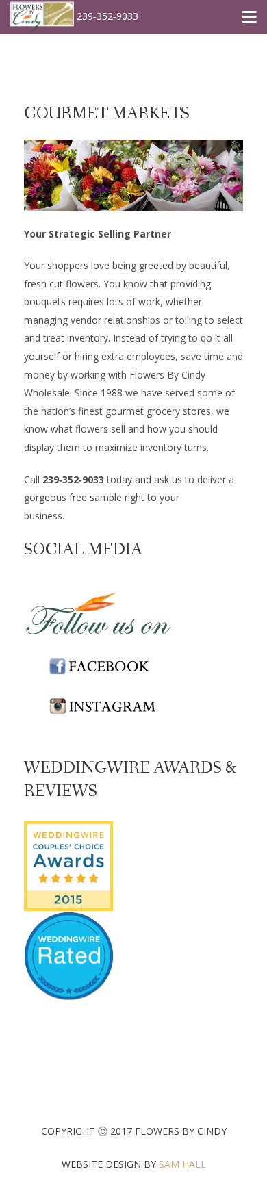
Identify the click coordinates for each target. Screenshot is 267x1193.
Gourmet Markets (107, 114)
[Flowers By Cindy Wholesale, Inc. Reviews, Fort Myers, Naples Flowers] (68, 973)
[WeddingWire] (68, 832)
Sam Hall (182, 1163)
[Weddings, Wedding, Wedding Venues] (68, 929)
